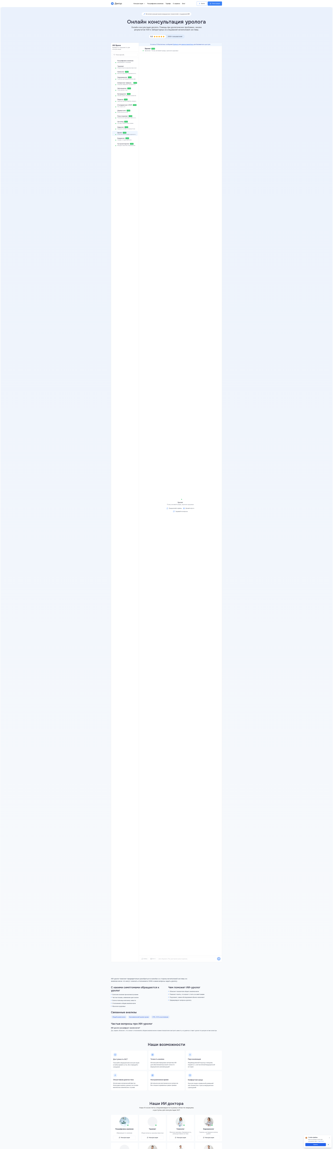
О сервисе (176, 3)
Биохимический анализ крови (139, 1017)
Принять (315, 1144)
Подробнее (321, 1141)
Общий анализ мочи (118, 1017)
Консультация (138, 3)
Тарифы (168, 3)
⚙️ (328, 1144)
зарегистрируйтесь (187, 44)
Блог (183, 3)
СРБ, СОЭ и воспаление (160, 1017)
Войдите (175, 44)
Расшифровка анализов (155, 3)
